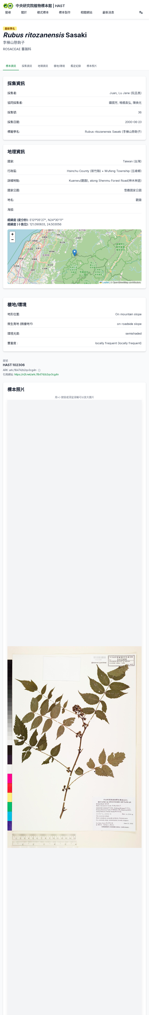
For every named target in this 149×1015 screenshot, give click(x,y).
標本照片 (92, 65)
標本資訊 (11, 65)
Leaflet (105, 282)
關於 (24, 12)
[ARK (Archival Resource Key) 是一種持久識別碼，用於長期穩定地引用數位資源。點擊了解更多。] (39, 370)
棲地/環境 (59, 65)
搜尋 (8, 12)
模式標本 (43, 12)
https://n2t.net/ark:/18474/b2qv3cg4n (36, 374)
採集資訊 (27, 65)
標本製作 (65, 12)
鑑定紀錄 (76, 65)
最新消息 (108, 12)
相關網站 (86, 12)
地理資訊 (43, 65)
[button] (74, 253)
